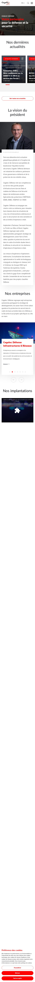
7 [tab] (25, 371)
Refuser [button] (17, 973)
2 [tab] (12, 371)
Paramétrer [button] (17, 968)
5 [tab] (20, 371)
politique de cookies (26, 963)
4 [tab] (17, 371)
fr (22, 3)
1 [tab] (9, 371)
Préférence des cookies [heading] (12, 950)
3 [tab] (14, 371)
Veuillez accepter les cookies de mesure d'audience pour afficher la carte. (17, 400)
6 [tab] (22, 371)
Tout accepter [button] (17, 978)
